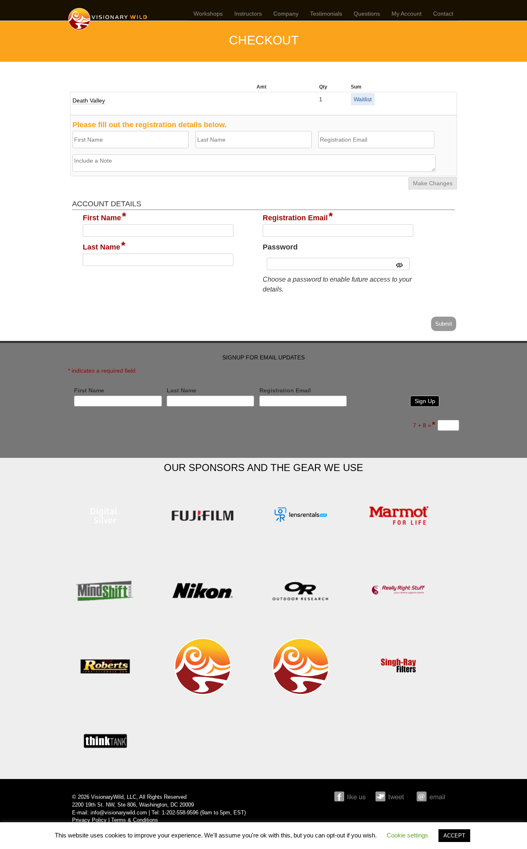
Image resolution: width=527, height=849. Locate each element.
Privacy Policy (89, 820)
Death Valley (88, 100)
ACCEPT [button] (454, 836)
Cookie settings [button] (407, 835)
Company (285, 13)
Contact (443, 13)
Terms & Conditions (134, 820)
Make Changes (432, 183)
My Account (407, 13)
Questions (367, 13)
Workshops (208, 13)
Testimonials (326, 13)
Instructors (248, 13)
